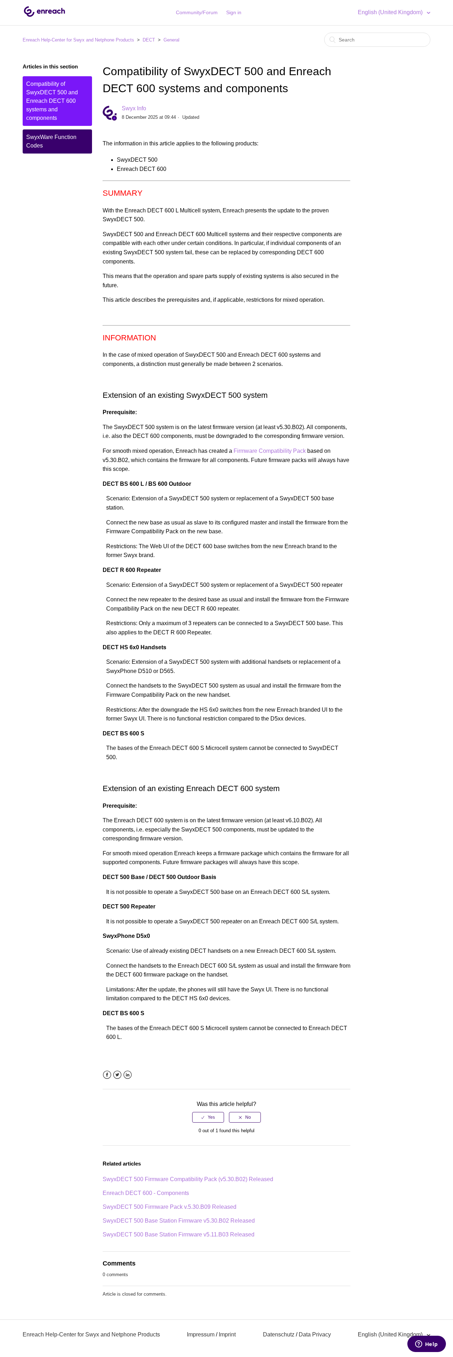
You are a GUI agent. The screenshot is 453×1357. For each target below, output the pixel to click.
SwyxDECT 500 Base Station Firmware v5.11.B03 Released (178, 1234)
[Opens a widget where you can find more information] (426, 1344)
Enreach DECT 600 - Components (146, 1193)
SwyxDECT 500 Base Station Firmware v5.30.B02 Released (179, 1221)
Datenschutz (278, 1334)
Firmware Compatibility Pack (270, 451)
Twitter (117, 1074)
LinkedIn (127, 1074)
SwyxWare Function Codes (51, 141)
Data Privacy (315, 1334)
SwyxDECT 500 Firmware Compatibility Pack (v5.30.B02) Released (188, 1179)
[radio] (208, 1117)
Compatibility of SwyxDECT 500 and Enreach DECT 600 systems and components (52, 101)
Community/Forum (197, 12)
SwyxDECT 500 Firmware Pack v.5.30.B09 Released (169, 1207)
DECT (149, 40)
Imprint (227, 1334)
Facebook (107, 1074)
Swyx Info (134, 108)
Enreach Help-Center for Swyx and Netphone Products (78, 40)
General (171, 40)
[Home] (44, 16)
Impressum (200, 1334)
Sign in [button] (233, 12)
